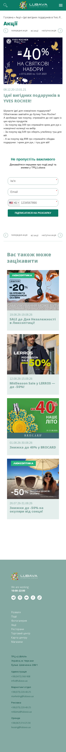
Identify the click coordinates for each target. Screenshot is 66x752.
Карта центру (19, 637)
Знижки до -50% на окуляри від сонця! (26, 509)
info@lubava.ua (19, 680)
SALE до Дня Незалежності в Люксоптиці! (33, 320)
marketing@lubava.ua (22, 696)
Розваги (16, 612)
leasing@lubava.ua (21, 727)
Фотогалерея (19, 620)
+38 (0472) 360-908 (20, 676)
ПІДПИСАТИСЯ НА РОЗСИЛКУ (33, 212)
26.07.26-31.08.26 (21, 503)
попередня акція (19, 30)
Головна (8, 17)
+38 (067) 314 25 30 (20, 722)
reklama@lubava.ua (21, 711)
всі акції (34, 30)
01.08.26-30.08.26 (21, 442)
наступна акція (49, 30)
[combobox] (14, 202)
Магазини (17, 641)
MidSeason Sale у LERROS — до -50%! (32, 384)
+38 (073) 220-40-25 (21, 691)
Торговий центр (20, 633)
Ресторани (17, 629)
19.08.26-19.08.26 (21, 314)
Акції (18, 17)
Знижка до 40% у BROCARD (33, 447)
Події (14, 616)
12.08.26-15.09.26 (21, 378)
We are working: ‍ (20, 588)
